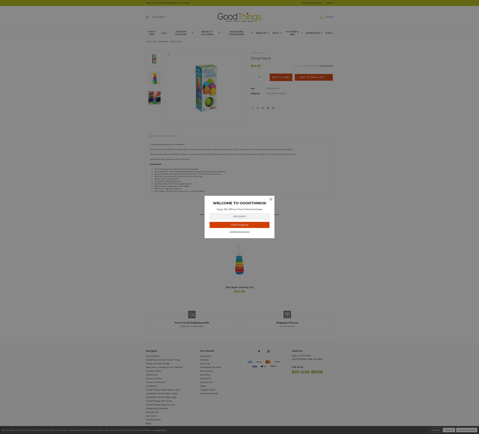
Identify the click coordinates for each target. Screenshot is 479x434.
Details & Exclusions (239, 232)
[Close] (271, 199)
